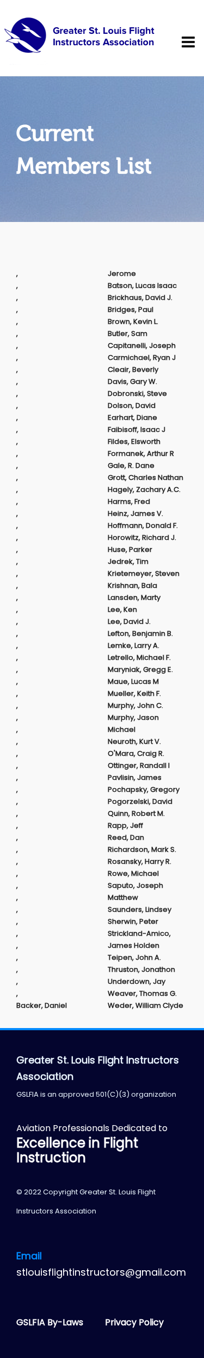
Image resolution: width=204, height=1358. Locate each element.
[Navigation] (191, 42)
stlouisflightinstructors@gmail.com (101, 1272)
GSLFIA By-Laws (50, 1322)
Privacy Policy (134, 1322)
